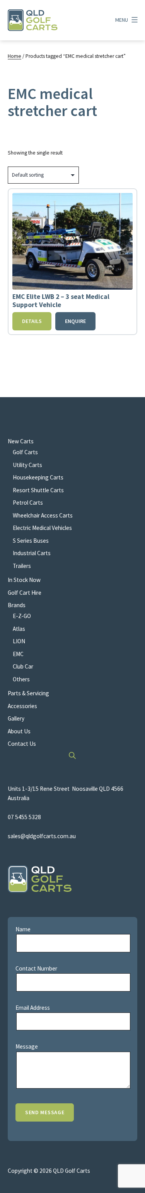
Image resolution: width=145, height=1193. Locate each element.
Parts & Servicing (28, 693)
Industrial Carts (32, 553)
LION (19, 641)
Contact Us (22, 743)
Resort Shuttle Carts (38, 490)
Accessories (22, 706)
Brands (17, 605)
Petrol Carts (28, 502)
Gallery (16, 718)
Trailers (22, 566)
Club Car (23, 666)
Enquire (75, 321)
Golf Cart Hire (24, 592)
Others (21, 679)
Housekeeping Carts (38, 477)
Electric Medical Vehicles (42, 527)
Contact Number (36, 968)
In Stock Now (24, 579)
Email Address (32, 1007)
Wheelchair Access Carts (43, 515)
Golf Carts (25, 452)
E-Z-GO (22, 616)
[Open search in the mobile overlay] (73, 755)
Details (32, 321)
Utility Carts (27, 465)
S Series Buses (31, 540)
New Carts (21, 441)
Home (14, 56)
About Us (19, 731)
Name (23, 929)
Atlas (19, 628)
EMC (18, 654)
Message (26, 1046)
